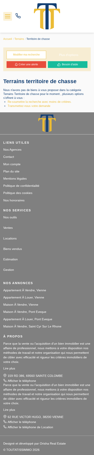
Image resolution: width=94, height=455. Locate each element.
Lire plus (9, 368)
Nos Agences (12, 149)
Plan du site (11, 171)
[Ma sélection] (87, 16)
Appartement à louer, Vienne (23, 297)
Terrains (19, 38)
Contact (8, 156)
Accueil (7, 38)
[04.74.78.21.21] (18, 17)
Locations (10, 238)
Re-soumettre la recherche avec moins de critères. (40, 101)
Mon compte (12, 164)
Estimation (10, 259)
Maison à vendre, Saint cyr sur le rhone (32, 326)
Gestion (8, 269)
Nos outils (10, 217)
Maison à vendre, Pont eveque (24, 311)
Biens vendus (12, 249)
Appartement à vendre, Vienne (24, 290)
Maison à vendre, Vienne (20, 304)
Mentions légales (15, 178)
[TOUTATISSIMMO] (47, 16)
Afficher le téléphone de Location (30, 427)
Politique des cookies (17, 193)
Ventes (8, 227)
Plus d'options (68, 55)
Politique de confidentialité (21, 185)
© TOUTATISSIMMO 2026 (21, 450)
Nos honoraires (13, 200)
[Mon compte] (78, 16)
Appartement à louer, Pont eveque (27, 319)
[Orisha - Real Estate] (82, 443)
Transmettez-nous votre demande (29, 106)
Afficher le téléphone (22, 381)
